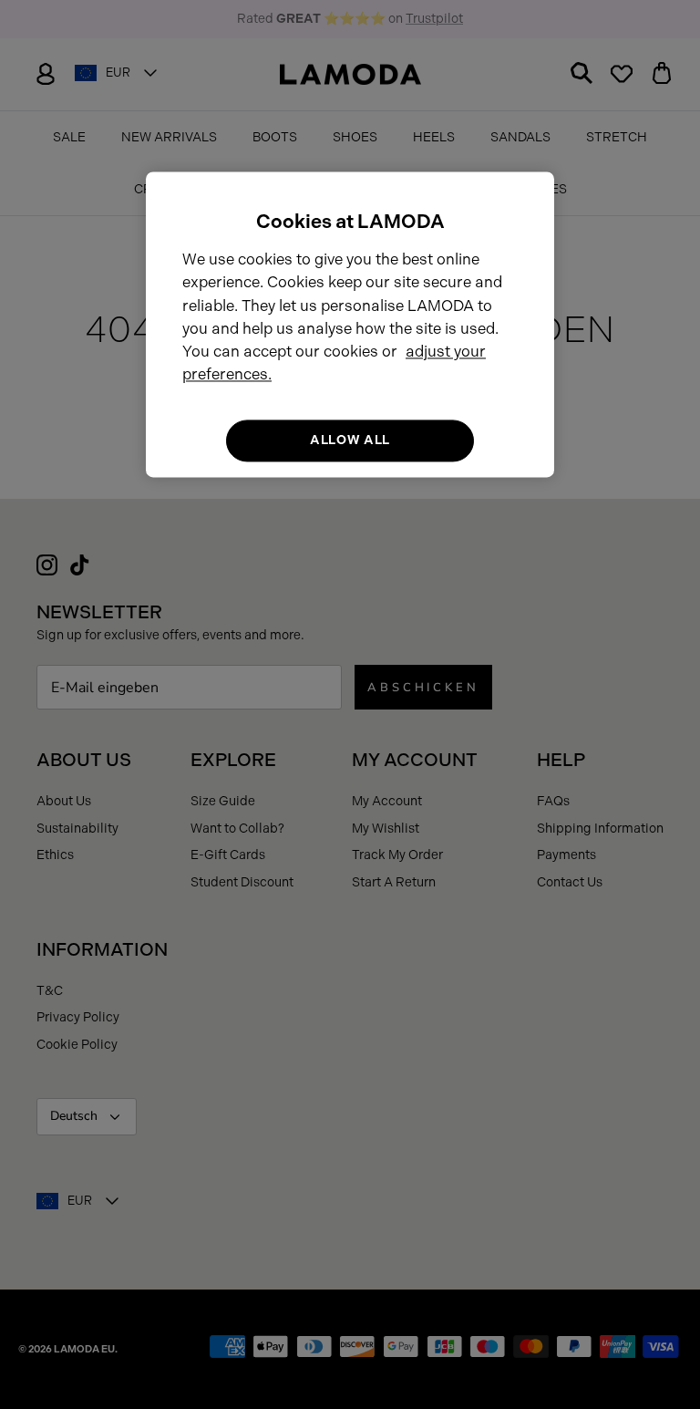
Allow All (350, 441)
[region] (350, 324)
